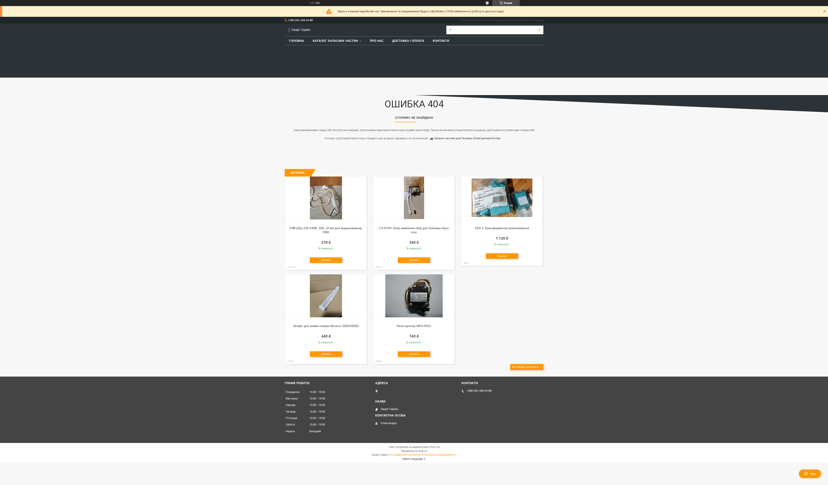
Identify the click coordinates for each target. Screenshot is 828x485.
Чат (813, 474)
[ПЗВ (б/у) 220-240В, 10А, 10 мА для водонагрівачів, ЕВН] (326, 198)
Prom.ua (435, 447)
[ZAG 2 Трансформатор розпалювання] (502, 198)
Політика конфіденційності (439, 454)
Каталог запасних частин (335, 40)
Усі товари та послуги (525, 367)
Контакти (441, 40)
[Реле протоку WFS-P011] (414, 296)
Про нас (377, 40)
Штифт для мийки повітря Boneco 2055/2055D (326, 326)
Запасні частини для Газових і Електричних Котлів (467, 138)
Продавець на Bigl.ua (414, 450)
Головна (296, 40)
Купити (326, 260)
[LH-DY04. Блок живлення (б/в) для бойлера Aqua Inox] (414, 198)
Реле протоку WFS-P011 (414, 326)
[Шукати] (539, 30)
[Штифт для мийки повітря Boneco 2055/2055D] (326, 296)
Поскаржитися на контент (406, 454)
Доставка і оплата (408, 40)
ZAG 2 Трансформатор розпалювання (502, 228)
